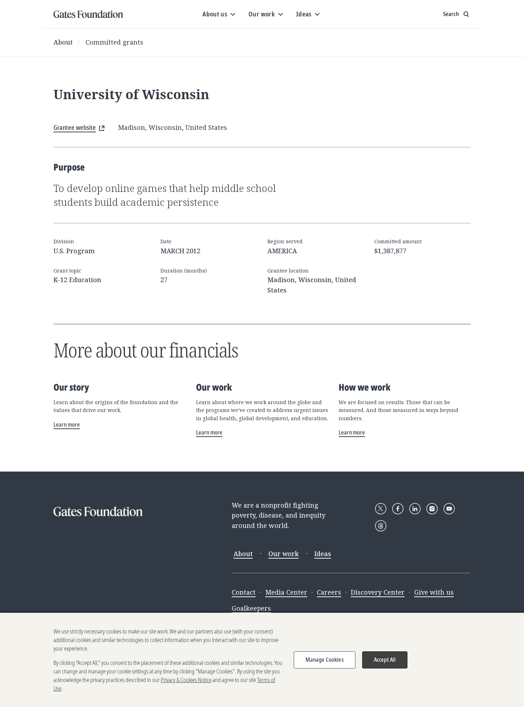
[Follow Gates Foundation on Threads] (380, 525)
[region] (262, 660)
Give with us (434, 592)
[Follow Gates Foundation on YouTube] (449, 508)
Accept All (385, 659)
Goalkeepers (251, 608)
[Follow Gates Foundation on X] (380, 508)
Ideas (322, 553)
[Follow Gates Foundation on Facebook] (397, 508)
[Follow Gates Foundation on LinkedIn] (415, 508)
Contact (244, 592)
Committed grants (114, 42)
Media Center (286, 592)
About (63, 42)
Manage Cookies (324, 659)
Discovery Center (378, 592)
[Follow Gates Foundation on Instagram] (432, 508)
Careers (329, 592)
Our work (283, 553)
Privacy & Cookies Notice (186, 680)
